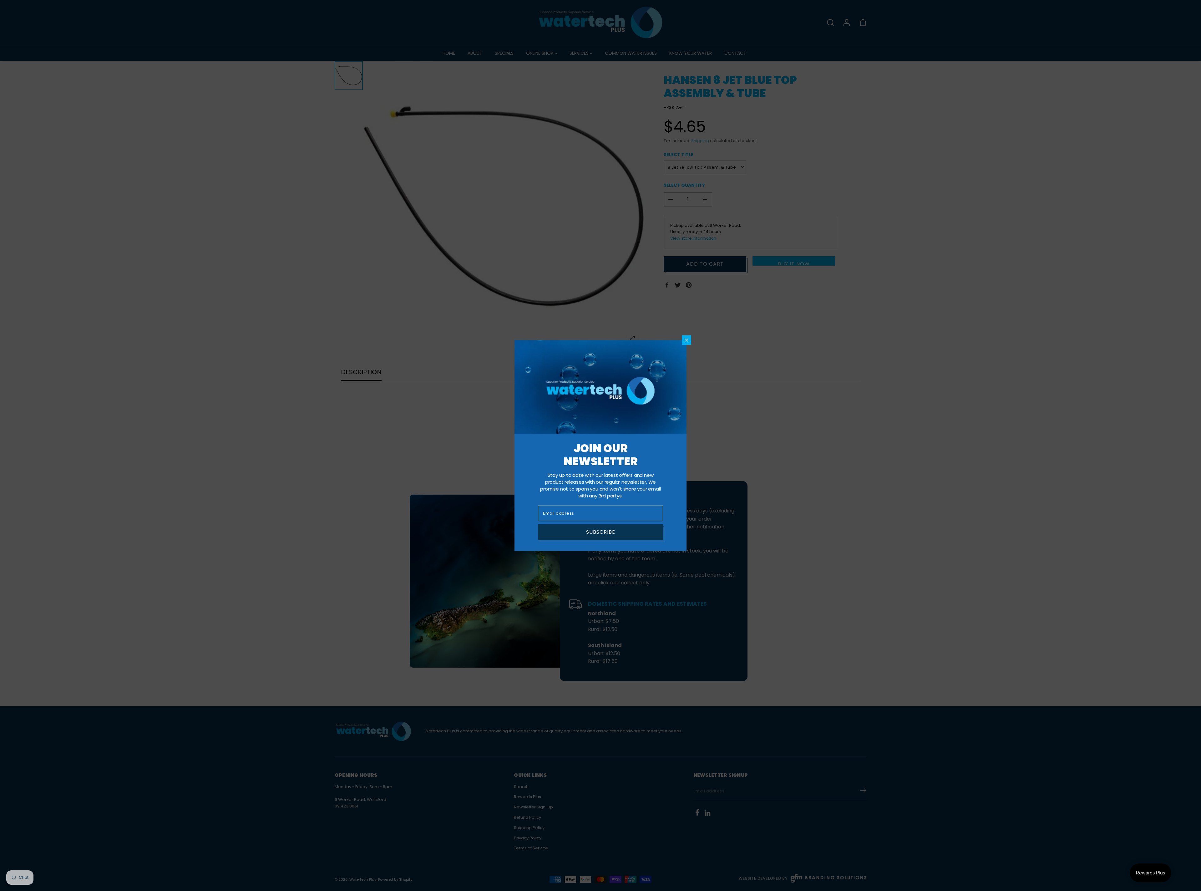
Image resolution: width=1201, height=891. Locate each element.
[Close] (686, 340)
